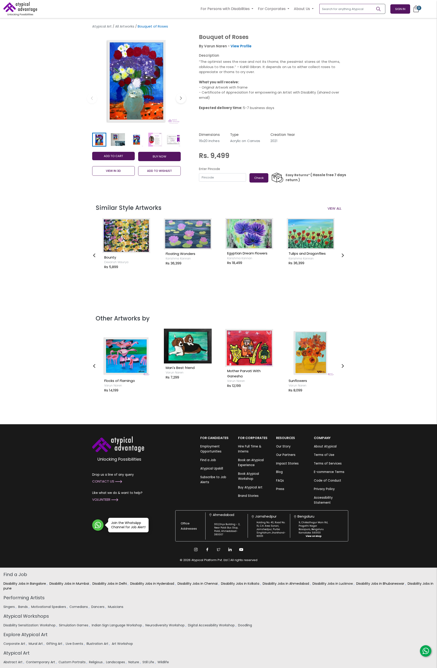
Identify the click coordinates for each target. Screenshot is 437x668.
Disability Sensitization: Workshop (29, 625)
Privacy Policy (324, 489)
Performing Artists (24, 597)
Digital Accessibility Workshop (212, 625)
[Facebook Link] (207, 549)
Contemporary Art (41, 662)
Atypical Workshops (26, 616)
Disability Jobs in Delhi (110, 583)
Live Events (75, 643)
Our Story (283, 446)
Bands (23, 607)
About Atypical (325, 446)
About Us (302, 8)
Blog (279, 472)
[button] (181, 98)
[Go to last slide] (94, 255)
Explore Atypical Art (25, 634)
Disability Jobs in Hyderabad (152, 583)
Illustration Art (97, 643)
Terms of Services (328, 463)
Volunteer (101, 499)
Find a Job (208, 460)
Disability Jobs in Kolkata (240, 583)
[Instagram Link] (195, 549)
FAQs (280, 480)
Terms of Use (324, 455)
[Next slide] (342, 255)
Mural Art (36, 643)
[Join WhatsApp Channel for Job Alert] (98, 525)
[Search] (380, 9)
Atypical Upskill (211, 468)
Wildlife (164, 662)
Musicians (116, 607)
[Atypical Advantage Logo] (118, 443)
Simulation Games (74, 625)
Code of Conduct (327, 480)
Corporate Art (14, 643)
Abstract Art (13, 662)
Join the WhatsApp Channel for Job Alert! (128, 525)
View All (334, 208)
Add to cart (113, 156)
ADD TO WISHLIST (159, 171)
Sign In (400, 9)
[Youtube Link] (241, 549)
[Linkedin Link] (229, 549)
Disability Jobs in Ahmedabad (286, 583)
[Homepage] (20, 9)
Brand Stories (248, 496)
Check (259, 178)
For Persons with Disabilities (226, 8)
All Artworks (124, 26)
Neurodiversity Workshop (165, 625)
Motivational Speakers (49, 607)
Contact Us (103, 481)
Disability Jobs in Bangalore (25, 583)
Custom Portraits (72, 662)
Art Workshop (123, 643)
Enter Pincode (209, 169)
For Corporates (272, 8)
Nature (134, 662)
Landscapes (116, 662)
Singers (9, 607)
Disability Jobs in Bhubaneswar (380, 583)
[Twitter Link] (218, 549)
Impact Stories (287, 463)
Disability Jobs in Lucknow (333, 583)
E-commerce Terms (329, 472)
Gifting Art (54, 643)
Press (280, 489)
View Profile (241, 46)
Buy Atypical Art (250, 487)
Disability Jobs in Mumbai (69, 583)
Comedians (79, 607)
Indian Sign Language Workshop (117, 625)
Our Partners (285, 455)
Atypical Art (102, 26)
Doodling (245, 625)
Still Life (148, 662)
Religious (96, 662)
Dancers (98, 607)
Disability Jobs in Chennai (198, 583)
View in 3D (113, 171)
